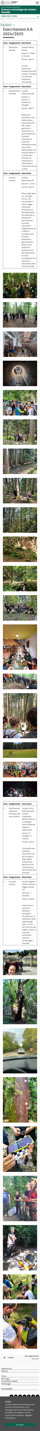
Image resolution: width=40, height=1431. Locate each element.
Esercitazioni (6, 24)
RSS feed (4, 1371)
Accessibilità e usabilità (9, 1381)
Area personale (6, 1388)
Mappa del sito (6, 1368)
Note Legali (5, 1378)
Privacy (3, 1376)
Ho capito (20, 1424)
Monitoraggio (6, 1383)
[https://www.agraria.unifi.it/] (13, 2)
